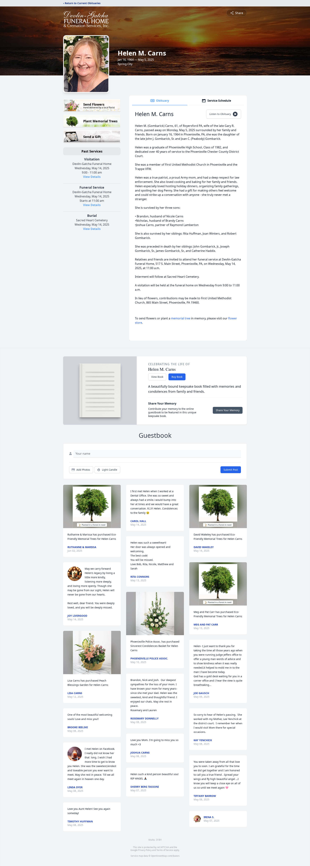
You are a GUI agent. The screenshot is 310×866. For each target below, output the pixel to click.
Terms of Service (164, 850)
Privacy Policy (145, 850)
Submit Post (231, 469)
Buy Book (177, 376)
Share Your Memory (227, 410)
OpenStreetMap (159, 855)
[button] (92, 506)
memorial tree (180, 318)
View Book (157, 376)
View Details (92, 177)
